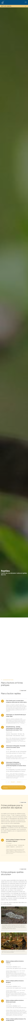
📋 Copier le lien (23, 690)
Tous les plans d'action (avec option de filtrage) (13, 787)
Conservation (8, 680)
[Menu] (25, 2)
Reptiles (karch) (6, 6)
